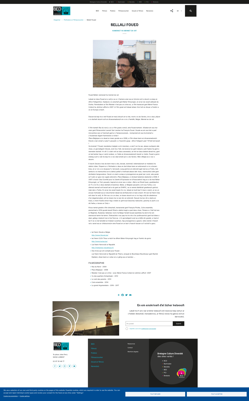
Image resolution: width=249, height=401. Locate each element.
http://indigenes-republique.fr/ (103, 248)
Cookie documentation (11, 396)
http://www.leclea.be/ (99, 241)
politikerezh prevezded (148, 328)
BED (140, 2)
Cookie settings (25, 396)
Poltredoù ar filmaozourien (73, 20)
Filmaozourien (123, 11)
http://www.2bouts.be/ (100, 235)
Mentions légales (133, 351)
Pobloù (112, 11)
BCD (112, 2)
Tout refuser (155, 394)
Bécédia (132, 2)
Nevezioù (149, 11)
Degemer (57, 20)
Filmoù (104, 11)
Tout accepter (216, 394)
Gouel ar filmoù (137, 11)
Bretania (155, 2)
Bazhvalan (121, 2)
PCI (147, 2)
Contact (130, 347)
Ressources (131, 344)
